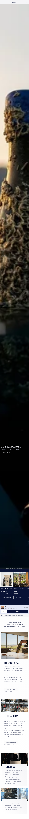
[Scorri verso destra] (17, 602)
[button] (14, 615)
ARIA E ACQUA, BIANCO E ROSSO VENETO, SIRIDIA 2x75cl (7, 590)
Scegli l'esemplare (11, 742)
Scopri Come (6, 452)
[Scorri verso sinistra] (11, 602)
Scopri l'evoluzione (11, 689)
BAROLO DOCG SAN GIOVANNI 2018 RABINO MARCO (19, 590)
